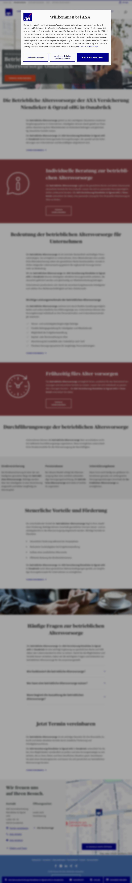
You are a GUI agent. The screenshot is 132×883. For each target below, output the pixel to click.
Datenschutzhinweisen (88, 46)
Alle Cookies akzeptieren (92, 57)
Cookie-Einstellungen (35, 57)
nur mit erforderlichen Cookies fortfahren (62, 57)
